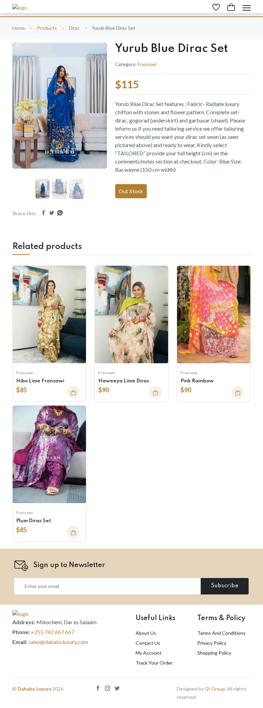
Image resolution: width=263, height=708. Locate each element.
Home (18, 28)
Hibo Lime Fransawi (40, 381)
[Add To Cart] (73, 392)
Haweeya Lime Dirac (123, 381)
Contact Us (148, 643)
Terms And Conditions (221, 633)
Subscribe (225, 586)
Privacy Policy (211, 643)
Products (47, 28)
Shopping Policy (214, 653)
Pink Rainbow (197, 381)
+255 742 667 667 (52, 632)
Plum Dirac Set (33, 521)
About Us (146, 633)
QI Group (214, 689)
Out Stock (131, 191)
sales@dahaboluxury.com (58, 642)
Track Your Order (154, 663)
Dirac (74, 28)
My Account (149, 653)
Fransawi (147, 64)
